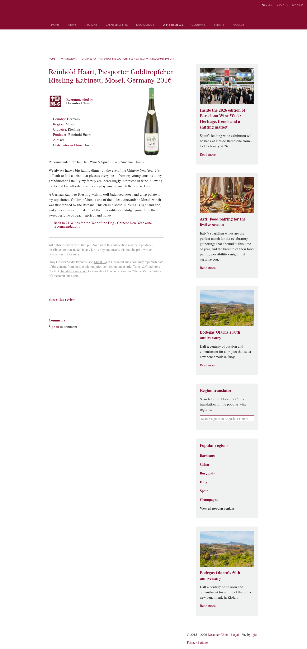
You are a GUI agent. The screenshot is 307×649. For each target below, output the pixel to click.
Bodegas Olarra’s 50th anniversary (220, 334)
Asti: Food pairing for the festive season (223, 221)
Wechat (59, 307)
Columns (198, 25)
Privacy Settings (197, 642)
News (72, 25)
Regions (91, 25)
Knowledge (145, 25)
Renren (83, 307)
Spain (204, 490)
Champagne (209, 499)
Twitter (22, 6)
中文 (270, 5)
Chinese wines (117, 25)
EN (263, 5)
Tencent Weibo (67, 307)
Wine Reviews (173, 25)
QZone (75, 307)
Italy (203, 482)
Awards (238, 25)
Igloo (254, 634)
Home (55, 25)
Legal (235, 634)
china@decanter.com (73, 271)
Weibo (6, 6)
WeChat (14, 6)
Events (219, 25)
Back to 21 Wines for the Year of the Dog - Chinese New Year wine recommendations (103, 224)
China (204, 464)
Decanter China (153, 12)
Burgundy (207, 473)
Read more (208, 154)
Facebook (98, 307)
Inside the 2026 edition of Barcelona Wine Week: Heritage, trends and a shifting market (222, 118)
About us (282, 5)
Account (297, 5)
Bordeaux (207, 455)
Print (105, 307)
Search (254, 26)
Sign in (54, 326)
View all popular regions (217, 508)
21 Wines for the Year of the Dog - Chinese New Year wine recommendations (128, 58)
